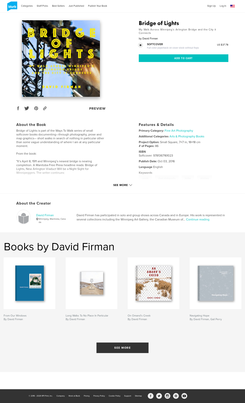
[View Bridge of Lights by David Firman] (61, 58)
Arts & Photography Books (186, 136)
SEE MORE (122, 347)
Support (127, 396)
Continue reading (197, 219)
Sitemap (138, 396)
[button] (232, 6)
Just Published (76, 5)
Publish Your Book (97, 5)
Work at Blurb (74, 396)
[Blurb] (11, 8)
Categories (27, 5)
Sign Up (211, 5)
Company (60, 396)
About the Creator (33, 203)
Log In (223, 5)
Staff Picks (42, 5)
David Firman (45, 215)
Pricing (87, 396)
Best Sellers (58, 5)
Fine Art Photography (179, 131)
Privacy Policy (99, 396)
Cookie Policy (114, 396)
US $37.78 (222, 44)
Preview (97, 108)
